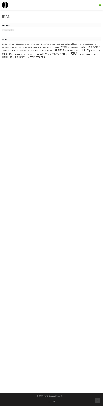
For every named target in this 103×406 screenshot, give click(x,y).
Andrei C (44, 47)
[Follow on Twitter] (49, 401)
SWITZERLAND (87, 54)
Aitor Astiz (35, 44)
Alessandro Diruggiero (59, 44)
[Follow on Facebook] (54, 401)
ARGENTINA (52, 47)
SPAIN (76, 53)
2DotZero (5, 44)
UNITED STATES (35, 57)
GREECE (59, 50)
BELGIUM (74, 47)
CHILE (12, 51)
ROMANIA (38, 54)
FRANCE (39, 50)
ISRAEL (77, 50)
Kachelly (97, 51)
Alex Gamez (89, 44)
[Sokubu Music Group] (5, 5)
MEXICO (6, 54)
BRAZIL (83, 47)
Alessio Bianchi (72, 44)
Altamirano (18, 47)
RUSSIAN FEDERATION (53, 54)
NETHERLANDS (28, 54)
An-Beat (30, 47)
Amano (25, 47)
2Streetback (20, 44)
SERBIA (67, 54)
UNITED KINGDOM (13, 57)
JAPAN (91, 51)
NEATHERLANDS (17, 54)
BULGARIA (94, 47)
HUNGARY (68, 50)
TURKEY (95, 54)
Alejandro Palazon (45, 44)
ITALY (84, 50)
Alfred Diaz (11, 47)
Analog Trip (37, 47)
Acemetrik (28, 44)
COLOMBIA (20, 50)
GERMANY (49, 50)
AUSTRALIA (63, 47)
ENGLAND (30, 51)
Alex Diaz (81, 44)
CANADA (5, 50)
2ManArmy (12, 44)
